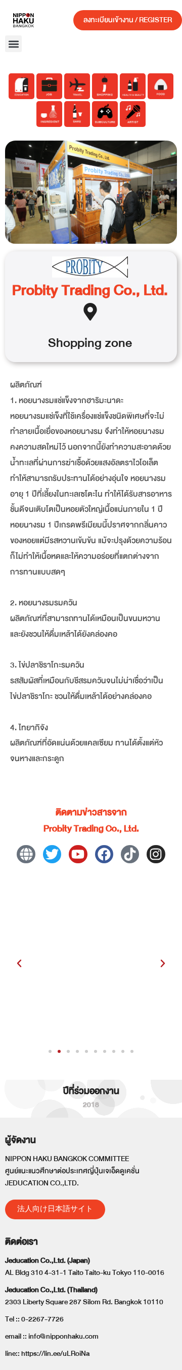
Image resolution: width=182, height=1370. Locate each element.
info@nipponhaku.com (63, 1336)
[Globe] (26, 854)
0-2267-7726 (42, 1319)
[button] (13, 43)
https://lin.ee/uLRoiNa (55, 1353)
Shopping (75, 342)
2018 (91, 1104)
